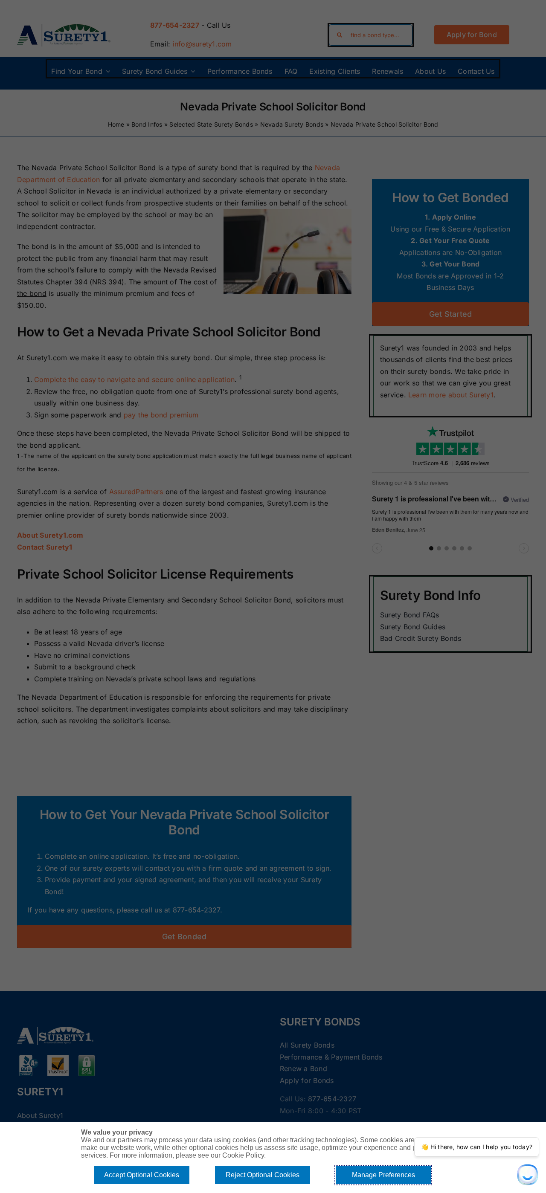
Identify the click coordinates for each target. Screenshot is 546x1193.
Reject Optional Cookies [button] (262, 1175)
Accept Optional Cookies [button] (141, 1175)
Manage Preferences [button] (383, 1175)
